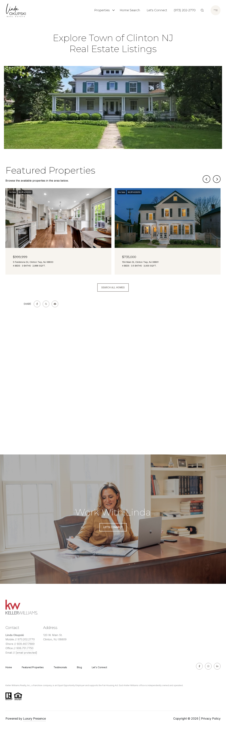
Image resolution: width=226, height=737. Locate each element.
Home (8, 667)
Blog (79, 667)
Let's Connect (99, 667)
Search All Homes (113, 287)
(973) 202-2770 (185, 10)
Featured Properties (33, 667)
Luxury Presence (34, 718)
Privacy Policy (211, 718)
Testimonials (60, 667)
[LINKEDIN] (217, 666)
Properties (102, 10)
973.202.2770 (26, 639)
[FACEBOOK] (199, 666)
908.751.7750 (24, 648)
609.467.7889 (26, 643)
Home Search (130, 10)
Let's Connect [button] (113, 527)
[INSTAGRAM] (208, 666)
